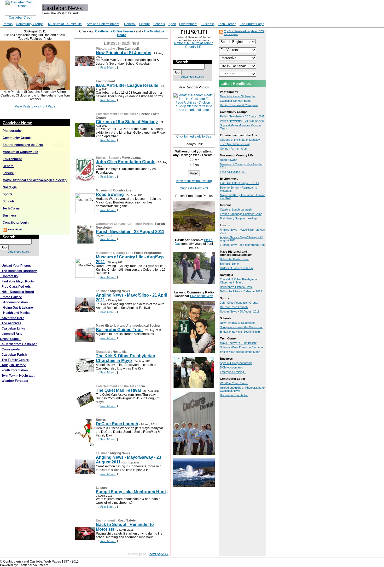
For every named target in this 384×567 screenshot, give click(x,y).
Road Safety (127, 520)
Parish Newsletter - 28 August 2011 (130, 231)
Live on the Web (201, 296)
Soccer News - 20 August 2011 (239, 311)
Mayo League (132, 158)
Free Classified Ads (15, 286)
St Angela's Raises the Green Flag (241, 327)
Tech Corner (227, 24)
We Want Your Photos (234, 383)
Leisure (144, 24)
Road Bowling (110, 194)
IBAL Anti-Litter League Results (127, 85)
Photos (8, 24)
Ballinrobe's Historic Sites (236, 286)
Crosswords (10, 349)
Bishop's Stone (229, 263)
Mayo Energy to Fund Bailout (238, 342)
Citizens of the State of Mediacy (127, 122)
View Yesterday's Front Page (35, 106)
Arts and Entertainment (103, 24)
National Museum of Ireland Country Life (193, 45)
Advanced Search (19, 251)
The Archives (10, 323)
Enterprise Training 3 (233, 371)
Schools (159, 24)
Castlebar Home (17, 123)
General (130, 24)
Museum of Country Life (65, 24)
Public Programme (148, 253)
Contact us (9, 276)
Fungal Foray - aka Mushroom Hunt (131, 492)
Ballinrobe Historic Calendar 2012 (241, 291)
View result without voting (194, 181)
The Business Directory (18, 271)
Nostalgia (10, 187)
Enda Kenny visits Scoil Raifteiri (240, 331)
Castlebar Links (12, 328)
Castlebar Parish (13, 354)
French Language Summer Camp (241, 214)
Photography (12, 131)
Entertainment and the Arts (23, 145)
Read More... (108, 67)
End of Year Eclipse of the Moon (240, 351)
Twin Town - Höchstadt (17, 375)
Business (207, 24)
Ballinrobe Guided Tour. (119, 329)
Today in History (13, 365)
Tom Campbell (128, 48)
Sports (8, 194)
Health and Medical (15, 313)
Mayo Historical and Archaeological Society (35, 180)
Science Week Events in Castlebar (242, 347)
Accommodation (14, 302)
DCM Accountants (231, 367)
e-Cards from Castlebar (18, 344)
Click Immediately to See (193, 136)
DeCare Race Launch (117, 424)
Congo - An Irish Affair (233, 148)
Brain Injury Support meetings (238, 218)
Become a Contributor (234, 395)
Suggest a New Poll (194, 188)
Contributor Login (252, 24)
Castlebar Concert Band (235, 100)
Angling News (120, 291)
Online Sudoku (10, 339)
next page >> (158, 554)
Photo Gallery (11, 297)
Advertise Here (12, 318)
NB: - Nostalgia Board (17, 292)
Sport (172, 24)
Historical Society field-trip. (236, 268)
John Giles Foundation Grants (125, 162)
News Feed (15, 229)
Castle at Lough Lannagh (236, 209)
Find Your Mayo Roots (17, 281)
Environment (188, 24)
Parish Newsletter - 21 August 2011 (242, 120)
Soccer (113, 158)
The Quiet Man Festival (118, 390)
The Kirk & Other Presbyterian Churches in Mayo (125, 358)
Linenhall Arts (11, 334)
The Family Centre (14, 360)
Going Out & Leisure (16, 307)
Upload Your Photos (15, 266)
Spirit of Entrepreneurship (236, 363)
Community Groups (29, 24)
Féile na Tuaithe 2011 (233, 171)
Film (142, 386)
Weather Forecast (14, 381)
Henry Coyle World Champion (239, 105)
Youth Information (14, 370)
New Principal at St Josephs (123, 52)
